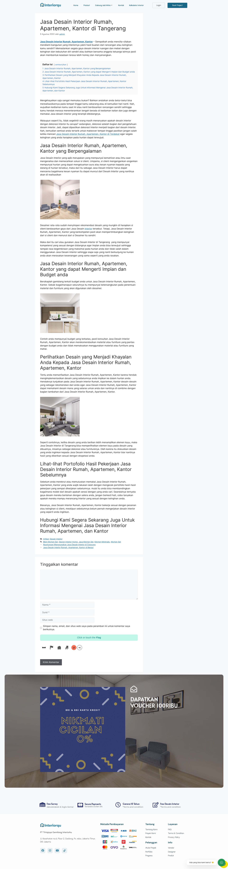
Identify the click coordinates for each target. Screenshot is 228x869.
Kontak (121, 5)
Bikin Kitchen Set (50, 542)
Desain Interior (56, 539)
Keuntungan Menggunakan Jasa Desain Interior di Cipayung (69, 544)
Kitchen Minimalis (102, 542)
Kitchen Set (116, 542)
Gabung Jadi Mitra (102, 5)
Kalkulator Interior (136, 5)
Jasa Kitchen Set (86, 542)
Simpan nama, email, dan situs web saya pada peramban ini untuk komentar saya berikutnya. (86, 628)
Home (75, 5)
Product (87, 5)
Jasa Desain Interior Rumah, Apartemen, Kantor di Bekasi (68, 547)
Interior (88, 228)
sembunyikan (60, 65)
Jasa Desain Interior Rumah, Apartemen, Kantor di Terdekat (88, 134)
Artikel (46, 539)
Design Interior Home (68, 542)
